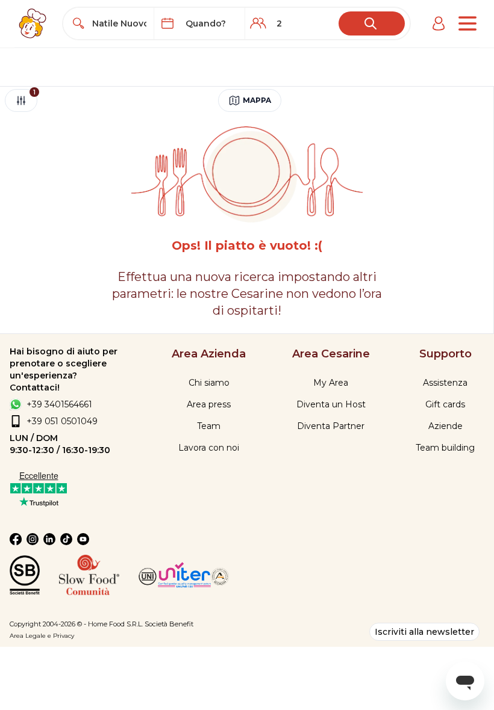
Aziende (445, 426)
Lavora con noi (208, 447)
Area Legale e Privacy (42, 636)
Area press (209, 404)
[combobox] (119, 23)
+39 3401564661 (59, 404)
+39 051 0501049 (62, 421)
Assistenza (445, 382)
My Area (330, 382)
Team (208, 426)
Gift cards (445, 404)
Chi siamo (209, 382)
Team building (445, 447)
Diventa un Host (331, 404)
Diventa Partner (330, 426)
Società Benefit (169, 624)
